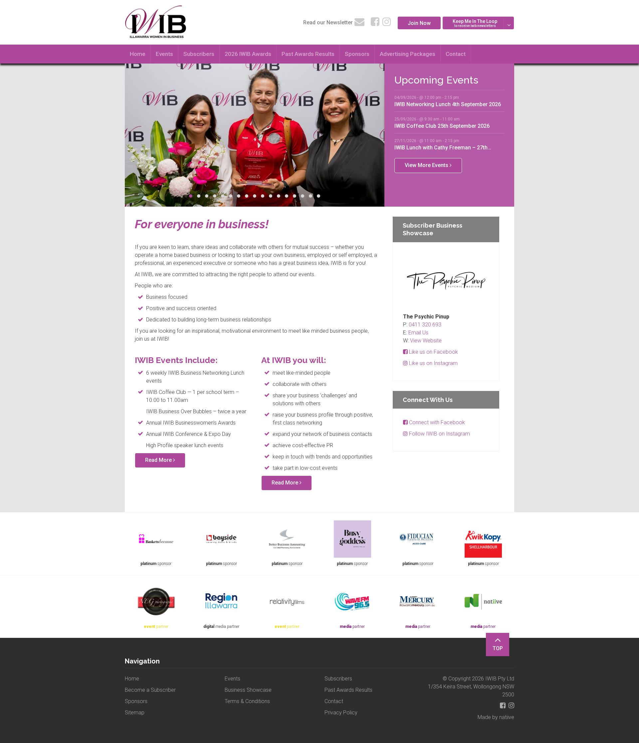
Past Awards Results (308, 54)
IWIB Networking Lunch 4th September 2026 (447, 104)
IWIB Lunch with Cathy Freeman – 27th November (441, 147)
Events (164, 54)
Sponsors (357, 54)
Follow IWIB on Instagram (439, 434)
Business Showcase (248, 690)
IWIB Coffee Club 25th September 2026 (442, 126)
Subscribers (198, 54)
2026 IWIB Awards (248, 54)
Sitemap (134, 712)
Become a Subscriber (150, 690)
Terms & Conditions (247, 701)
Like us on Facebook (433, 352)
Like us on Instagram (433, 363)
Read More (159, 460)
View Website (426, 340)
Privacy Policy (340, 712)
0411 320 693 (425, 324)
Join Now (419, 23)
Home (137, 54)
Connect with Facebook (436, 422)
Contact (456, 54)
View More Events (427, 165)
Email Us (418, 332)
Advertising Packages (407, 54)
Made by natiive (496, 717)
